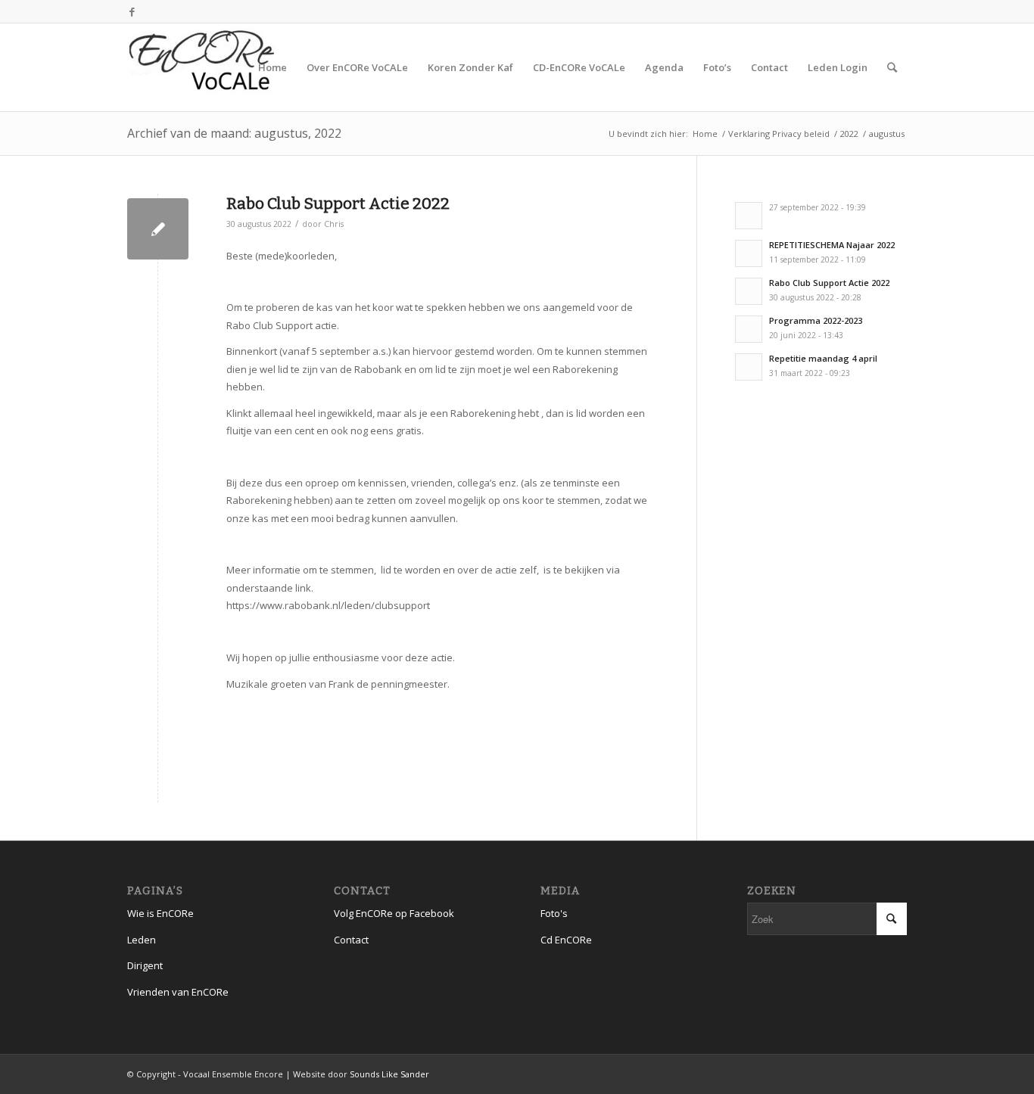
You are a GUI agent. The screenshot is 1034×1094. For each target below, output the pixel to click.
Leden (141, 939)
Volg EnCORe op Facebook (394, 913)
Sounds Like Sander (389, 1074)
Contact (351, 939)
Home (705, 133)
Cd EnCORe (566, 939)
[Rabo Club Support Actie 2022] (157, 229)
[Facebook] (131, 11)
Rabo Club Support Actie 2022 (338, 203)
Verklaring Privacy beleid (779, 133)
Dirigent (145, 965)
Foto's (554, 913)
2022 (849, 133)
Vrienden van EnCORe (178, 992)
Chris (334, 224)
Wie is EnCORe (160, 913)
